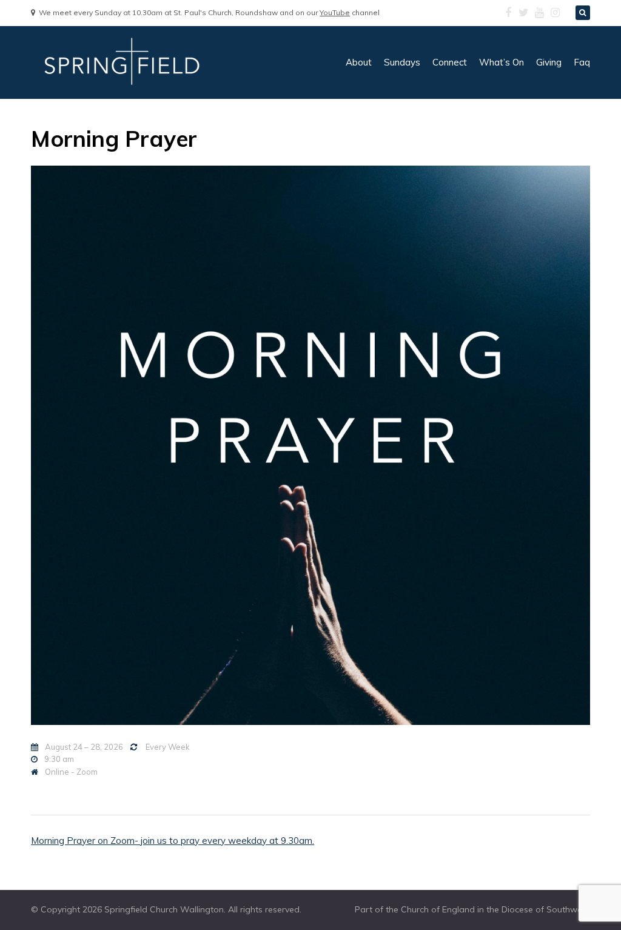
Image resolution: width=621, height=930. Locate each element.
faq (582, 62)
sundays (402, 62)
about (359, 62)
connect (449, 62)
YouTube (335, 12)
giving (549, 62)
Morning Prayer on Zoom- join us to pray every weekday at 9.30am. (172, 840)
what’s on (501, 62)
